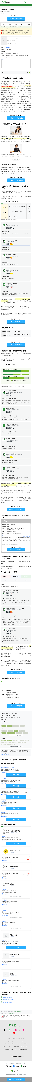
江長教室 (4, 921)
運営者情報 (19, 1043)
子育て (26, 1030)
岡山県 (5, 6)
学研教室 (8, 47)
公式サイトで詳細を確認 (16, 18)
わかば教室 (3, 778)
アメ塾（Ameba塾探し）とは (18, 1038)
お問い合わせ (13, 1049)
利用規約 (26, 1043)
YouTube (17, 1033)
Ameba (10, 1066)
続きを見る (16, 159)
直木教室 (3, 812)
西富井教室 (4, 900)
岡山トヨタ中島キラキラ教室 (7, 767)
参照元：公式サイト (26, 536)
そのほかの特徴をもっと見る (16, 735)
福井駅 (12, 6)
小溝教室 (4, 889)
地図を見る (4, 772)
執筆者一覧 (6, 1043)
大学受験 (19, 1030)
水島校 (3, 836)
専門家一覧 (13, 1043)
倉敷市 (9, 6)
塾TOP (2, 6)
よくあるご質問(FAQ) (22, 1049)
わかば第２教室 (4, 790)
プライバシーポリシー (7, 1046)
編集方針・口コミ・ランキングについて (16, 1041)
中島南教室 (4, 910)
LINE (12, 1030)
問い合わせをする (5, 754)
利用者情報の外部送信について (20, 1046)
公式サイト (16, 775)
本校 (3, 960)
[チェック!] (28, 858)
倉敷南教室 (3, 801)
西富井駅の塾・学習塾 (8, 1000)
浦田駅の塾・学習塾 (7, 1002)
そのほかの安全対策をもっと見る (16, 746)
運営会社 (7, 1049)
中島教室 (4, 940)
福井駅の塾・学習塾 (7, 997)
